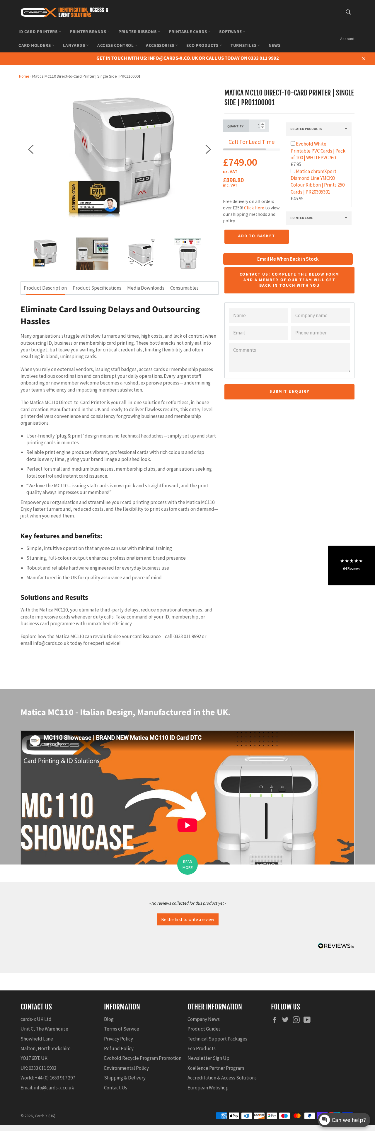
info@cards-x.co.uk (54, 1087)
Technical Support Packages (217, 1039)
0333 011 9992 (42, 1068)
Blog (109, 1019)
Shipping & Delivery (125, 1077)
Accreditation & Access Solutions (222, 1077)
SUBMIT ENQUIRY (289, 391)
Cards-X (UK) (45, 1115)
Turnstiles (244, 45)
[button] (187, 918)
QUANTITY (235, 126)
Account (347, 38)
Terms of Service (121, 1029)
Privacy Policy (118, 1039)
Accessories (160, 45)
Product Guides (204, 1029)
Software (231, 32)
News (274, 45)
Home (24, 76)
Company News (204, 1019)
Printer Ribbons (138, 32)
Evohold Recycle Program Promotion (142, 1058)
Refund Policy (119, 1048)
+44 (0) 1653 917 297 (55, 1077)
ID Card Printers (38, 32)
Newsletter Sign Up (208, 1058)
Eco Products (202, 45)
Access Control (116, 45)
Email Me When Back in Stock (288, 259)
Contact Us (115, 1087)
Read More (188, 864)
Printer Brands (88, 32)
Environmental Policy (126, 1068)
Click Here (254, 208)
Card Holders (35, 45)
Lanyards (74, 45)
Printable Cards (188, 32)
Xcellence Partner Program (216, 1068)
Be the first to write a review (187, 919)
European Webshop (208, 1087)
